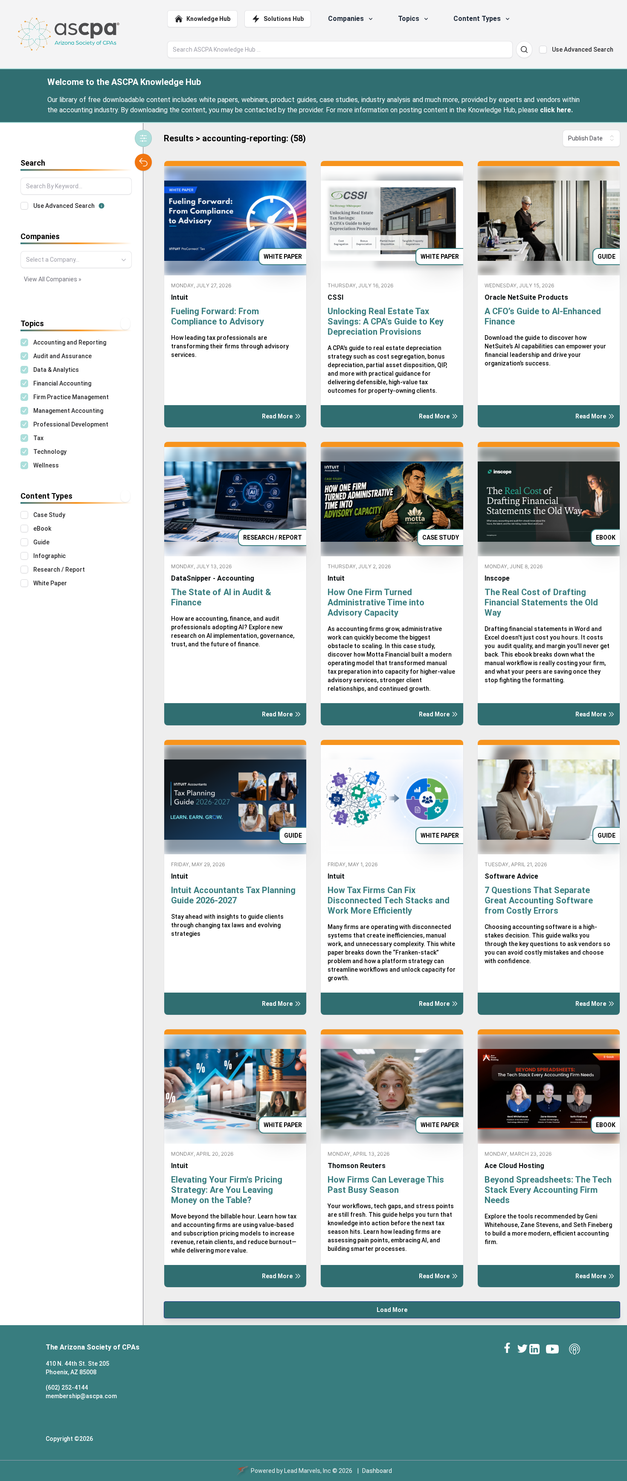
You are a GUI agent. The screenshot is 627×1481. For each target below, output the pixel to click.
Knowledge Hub (208, 18)
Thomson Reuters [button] (357, 1166)
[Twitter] (522, 1348)
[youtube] (552, 1349)
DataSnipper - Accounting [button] (212, 578)
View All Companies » (52, 279)
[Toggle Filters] (143, 138)
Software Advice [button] (511, 876)
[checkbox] (543, 49)
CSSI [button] (335, 297)
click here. (556, 110)
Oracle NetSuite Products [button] (526, 297)
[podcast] (574, 1349)
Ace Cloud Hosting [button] (514, 1166)
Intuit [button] (179, 297)
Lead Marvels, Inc (307, 1470)
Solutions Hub (284, 18)
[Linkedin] (534, 1349)
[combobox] (76, 259)
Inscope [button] (497, 578)
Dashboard (377, 1470)
